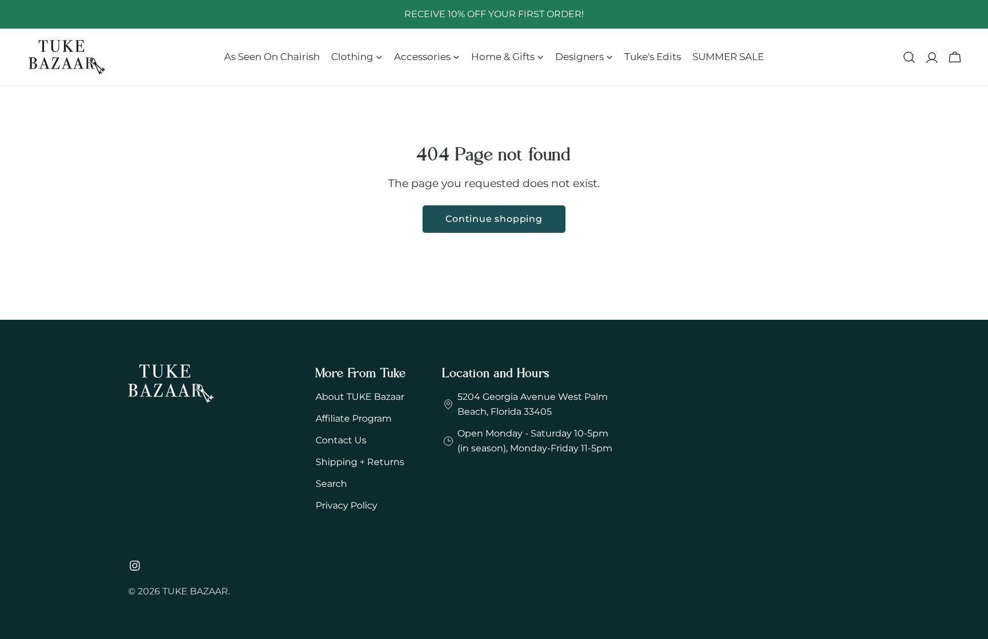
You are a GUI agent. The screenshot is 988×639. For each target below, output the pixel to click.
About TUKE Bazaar (360, 396)
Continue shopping (494, 218)
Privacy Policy (346, 505)
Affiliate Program (354, 418)
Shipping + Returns (360, 462)
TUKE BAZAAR (195, 591)
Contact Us (341, 440)
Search (331, 483)
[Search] (909, 57)
